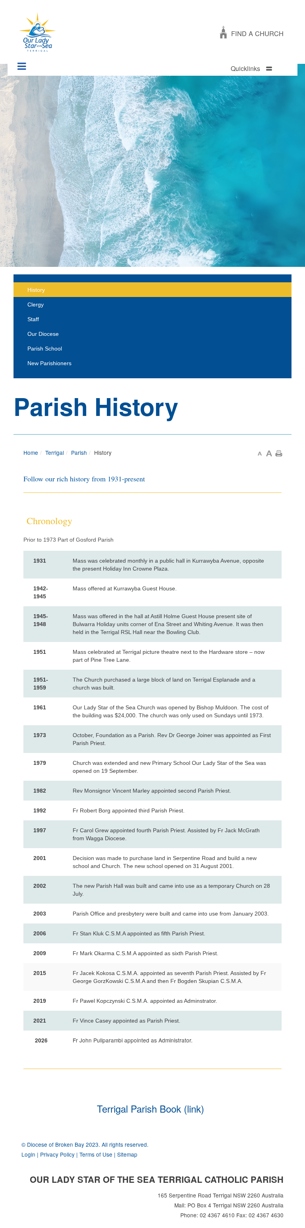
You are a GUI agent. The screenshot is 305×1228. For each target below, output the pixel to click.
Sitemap (127, 1154)
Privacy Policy (57, 1154)
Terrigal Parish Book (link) (150, 1108)
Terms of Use (95, 1154)
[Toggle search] (289, 69)
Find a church (257, 33)
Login (28, 1154)
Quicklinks (245, 68)
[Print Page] (279, 452)
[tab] (259, 68)
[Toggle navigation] (21, 63)
